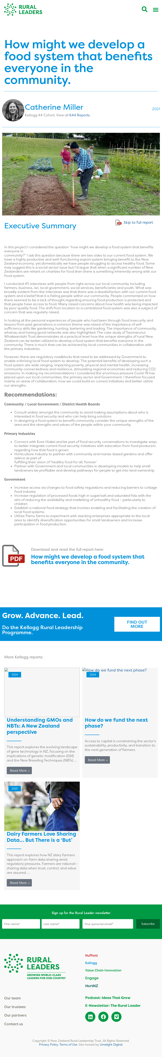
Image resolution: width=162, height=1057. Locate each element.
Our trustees (15, 1006)
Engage (92, 977)
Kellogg (91, 963)
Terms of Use (68, 1044)
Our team (12, 998)
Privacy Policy (48, 1044)
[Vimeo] (116, 1017)
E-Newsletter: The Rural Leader (112, 1005)
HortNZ (91, 985)
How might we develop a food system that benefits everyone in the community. (87, 559)
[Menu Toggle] (156, 9)
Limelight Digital (111, 1044)
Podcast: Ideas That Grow (107, 997)
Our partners (15, 1015)
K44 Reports (79, 115)
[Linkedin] (90, 1017)
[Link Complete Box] (42, 723)
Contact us (13, 1023)
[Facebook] (103, 1017)
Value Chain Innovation (103, 970)
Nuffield (91, 955)
